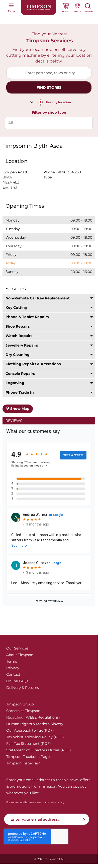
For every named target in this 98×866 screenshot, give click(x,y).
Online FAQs (17, 681)
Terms (11, 661)
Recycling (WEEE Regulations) (33, 717)
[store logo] (38, 7)
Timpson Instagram (23, 763)
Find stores (49, 87)
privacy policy (55, 802)
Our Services (17, 648)
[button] (49, 298)
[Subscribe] (83, 819)
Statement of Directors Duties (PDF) (38, 750)
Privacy (12, 668)
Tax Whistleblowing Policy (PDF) (35, 737)
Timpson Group (20, 704)
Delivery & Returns (22, 687)
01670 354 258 (68, 172)
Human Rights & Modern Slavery (34, 724)
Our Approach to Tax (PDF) (30, 730)
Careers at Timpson (23, 710)
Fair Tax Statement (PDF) (28, 743)
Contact (13, 674)
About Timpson (19, 655)
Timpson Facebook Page (28, 756)
